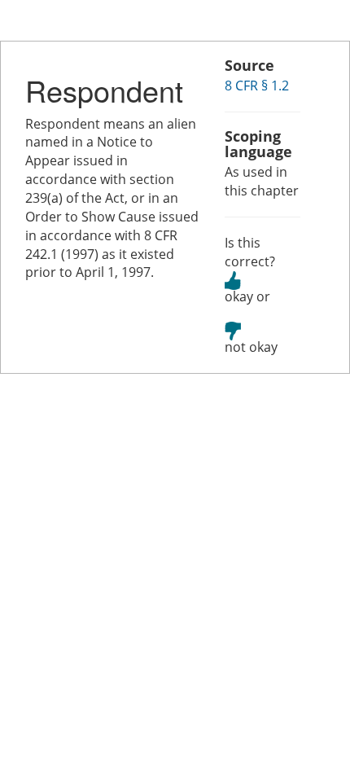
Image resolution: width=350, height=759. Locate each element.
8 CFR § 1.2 (257, 85)
